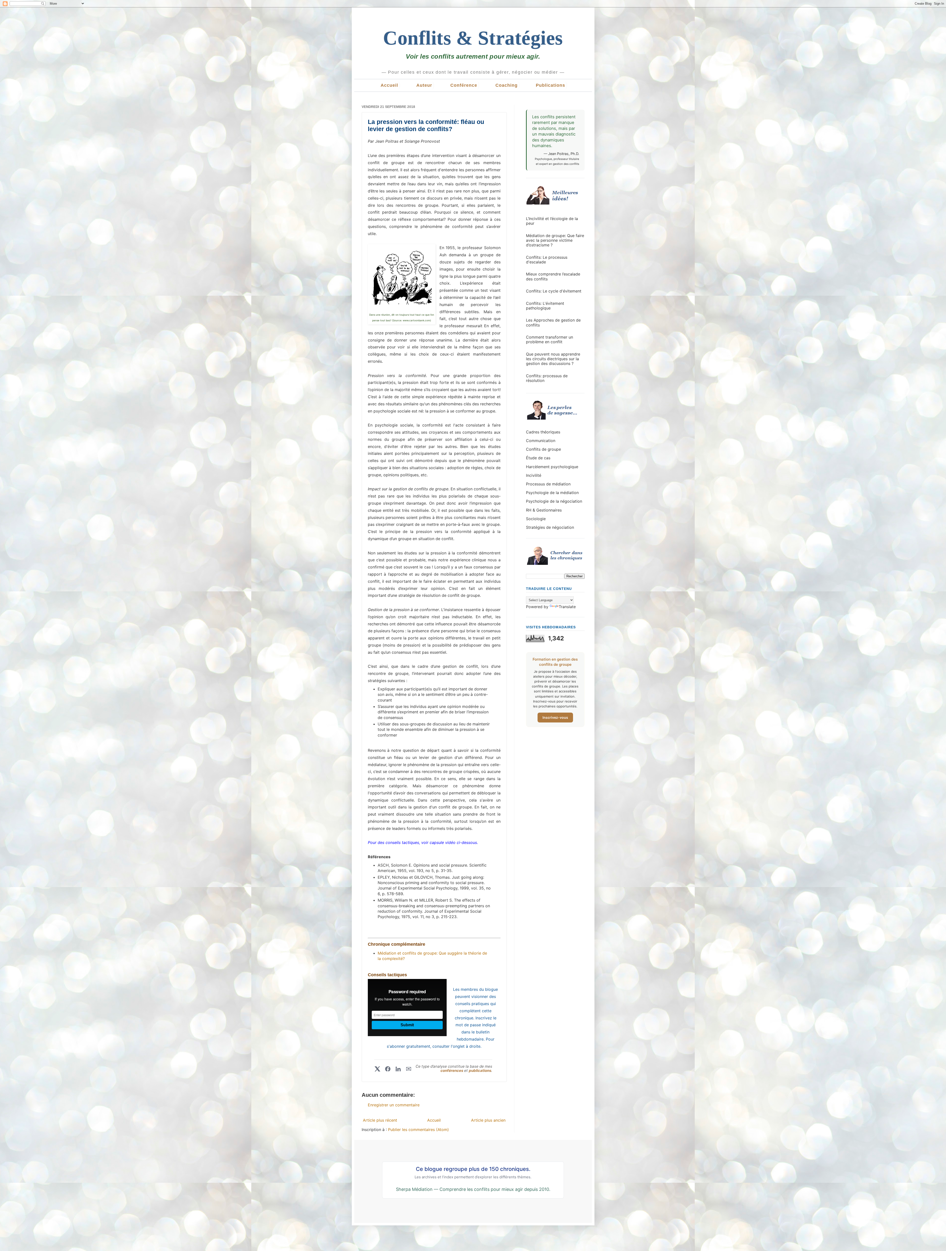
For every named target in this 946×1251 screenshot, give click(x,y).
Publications (550, 85)
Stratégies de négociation (550, 527)
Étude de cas (538, 457)
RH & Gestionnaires (544, 510)
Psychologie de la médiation (552, 492)
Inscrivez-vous (555, 717)
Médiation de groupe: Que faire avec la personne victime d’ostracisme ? (555, 240)
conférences (452, 1070)
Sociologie (536, 518)
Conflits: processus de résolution (547, 378)
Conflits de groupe (543, 449)
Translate (567, 606)
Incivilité (533, 475)
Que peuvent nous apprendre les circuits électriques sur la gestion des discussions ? (553, 359)
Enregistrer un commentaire (394, 1104)
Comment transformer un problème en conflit (549, 339)
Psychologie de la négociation (554, 501)
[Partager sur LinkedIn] (398, 1069)
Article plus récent (380, 1120)
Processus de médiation (548, 483)
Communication (540, 440)
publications (480, 1070)
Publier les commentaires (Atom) (418, 1129)
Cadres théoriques (543, 431)
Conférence (463, 85)
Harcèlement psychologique (552, 466)
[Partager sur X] (377, 1069)
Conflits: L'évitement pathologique (545, 305)
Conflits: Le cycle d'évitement (553, 291)
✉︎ (408, 1069)
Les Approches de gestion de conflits (553, 322)
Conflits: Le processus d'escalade (546, 259)
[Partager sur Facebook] (388, 1069)
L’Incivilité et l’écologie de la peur (552, 221)
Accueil (389, 85)
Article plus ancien (488, 1120)
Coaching (506, 85)
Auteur (424, 85)
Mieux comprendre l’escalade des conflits (553, 276)
